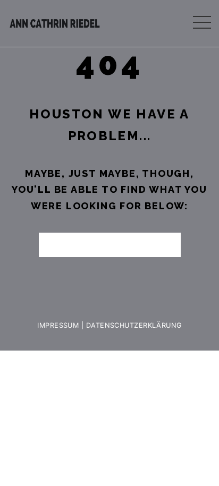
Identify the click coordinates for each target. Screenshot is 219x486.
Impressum (58, 325)
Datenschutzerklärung (134, 325)
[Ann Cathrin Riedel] (55, 21)
